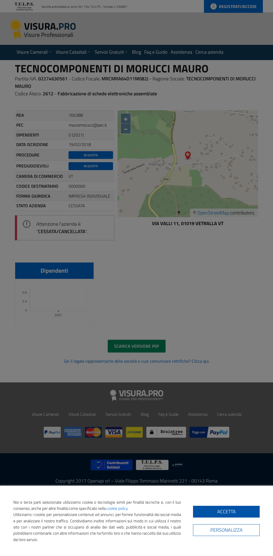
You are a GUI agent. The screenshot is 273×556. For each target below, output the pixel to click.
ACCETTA (226, 511)
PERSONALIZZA (226, 530)
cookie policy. (117, 508)
